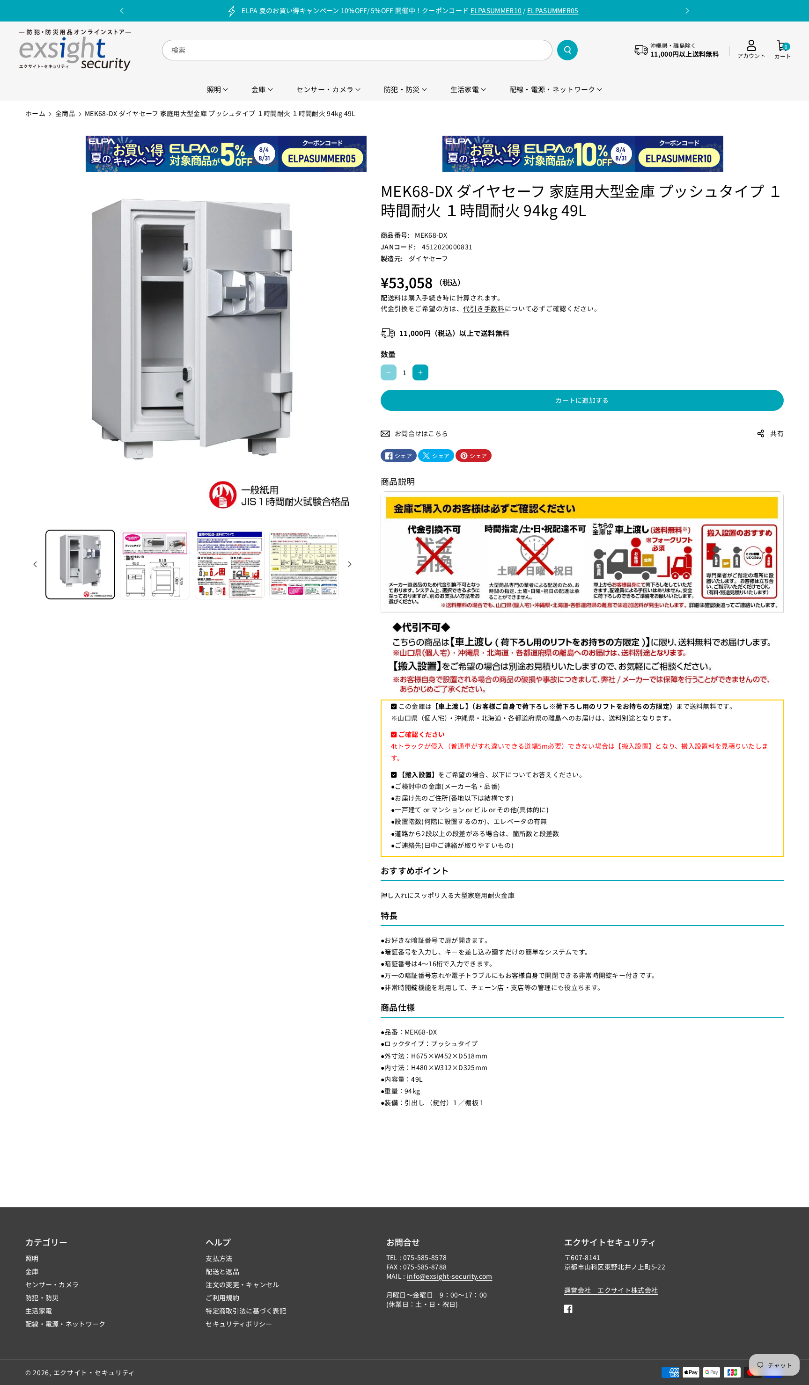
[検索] (567, 50)
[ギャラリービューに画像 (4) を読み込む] (304, 564)
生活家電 (38, 1310)
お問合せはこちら (421, 433)
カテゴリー (46, 1242)
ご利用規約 (222, 1297)
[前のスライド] (122, 11)
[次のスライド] (687, 11)
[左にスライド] (35, 564)
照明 (32, 1258)
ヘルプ (218, 1242)
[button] (782, 50)
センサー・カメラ (52, 1284)
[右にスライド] (350, 564)
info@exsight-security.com (450, 1276)
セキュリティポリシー (239, 1323)
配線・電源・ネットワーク (65, 1323)
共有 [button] (777, 433)
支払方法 (219, 1258)
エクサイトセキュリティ (610, 1242)
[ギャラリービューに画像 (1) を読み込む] (80, 564)
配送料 (391, 297)
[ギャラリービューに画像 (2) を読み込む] (155, 564)
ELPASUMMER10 (496, 10)
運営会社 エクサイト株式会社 (611, 1290)
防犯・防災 (42, 1297)
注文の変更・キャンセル (242, 1284)
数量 (388, 353)
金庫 (32, 1271)
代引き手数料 (483, 308)
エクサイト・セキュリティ (94, 1372)
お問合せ (403, 1242)
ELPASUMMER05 (553, 10)
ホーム (35, 113)
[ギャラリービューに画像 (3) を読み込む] (230, 564)
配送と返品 (222, 1271)
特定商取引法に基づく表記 (246, 1310)
